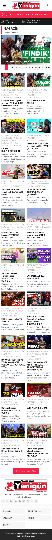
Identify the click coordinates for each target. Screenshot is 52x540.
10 (32, 67)
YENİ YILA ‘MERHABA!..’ (37, 408)
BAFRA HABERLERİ (8, 135)
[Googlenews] (36, 501)
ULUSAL (14, 95)
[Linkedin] (15, 501)
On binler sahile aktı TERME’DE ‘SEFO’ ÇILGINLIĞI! (36, 192)
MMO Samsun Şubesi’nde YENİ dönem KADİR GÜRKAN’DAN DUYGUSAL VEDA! (13, 363)
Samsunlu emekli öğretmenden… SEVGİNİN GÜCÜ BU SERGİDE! (10, 277)
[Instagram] (11, 501)
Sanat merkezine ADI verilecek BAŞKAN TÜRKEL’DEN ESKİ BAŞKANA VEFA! (37, 366)
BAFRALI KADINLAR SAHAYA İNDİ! (36, 277)
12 (39, 67)
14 (46, 67)
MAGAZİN (12, 92)
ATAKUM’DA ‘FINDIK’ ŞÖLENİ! (17, 61)
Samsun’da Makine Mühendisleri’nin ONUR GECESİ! (12, 451)
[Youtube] (19, 501)
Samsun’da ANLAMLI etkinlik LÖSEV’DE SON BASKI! (12, 192)
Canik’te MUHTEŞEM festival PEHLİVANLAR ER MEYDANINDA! (12, 103)
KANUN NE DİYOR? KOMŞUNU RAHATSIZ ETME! (29, 14)
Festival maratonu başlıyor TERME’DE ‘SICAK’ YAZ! (10, 235)
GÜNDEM (20, 90)
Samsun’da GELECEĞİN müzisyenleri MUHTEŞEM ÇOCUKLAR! (38, 146)
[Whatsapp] (28, 501)
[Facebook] (3, 501)
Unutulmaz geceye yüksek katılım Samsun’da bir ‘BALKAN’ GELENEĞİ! (38, 452)
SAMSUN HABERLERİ (35, 227)
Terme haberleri (43, 184)
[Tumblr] (32, 501)
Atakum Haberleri (33, 90)
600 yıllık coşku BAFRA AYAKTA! (11, 320)
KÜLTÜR (4, 92)
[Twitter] (7, 501)
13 (42, 67)
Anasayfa (6, 32)
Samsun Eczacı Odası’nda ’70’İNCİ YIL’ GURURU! (11, 410)
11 (36, 67)
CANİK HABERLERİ (8, 90)
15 (49, 67)
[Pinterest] (24, 501)
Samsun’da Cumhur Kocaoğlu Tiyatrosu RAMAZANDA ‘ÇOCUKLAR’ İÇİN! (36, 320)
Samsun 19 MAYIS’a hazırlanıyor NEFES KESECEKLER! (36, 235)
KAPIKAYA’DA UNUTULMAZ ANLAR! (11, 149)
